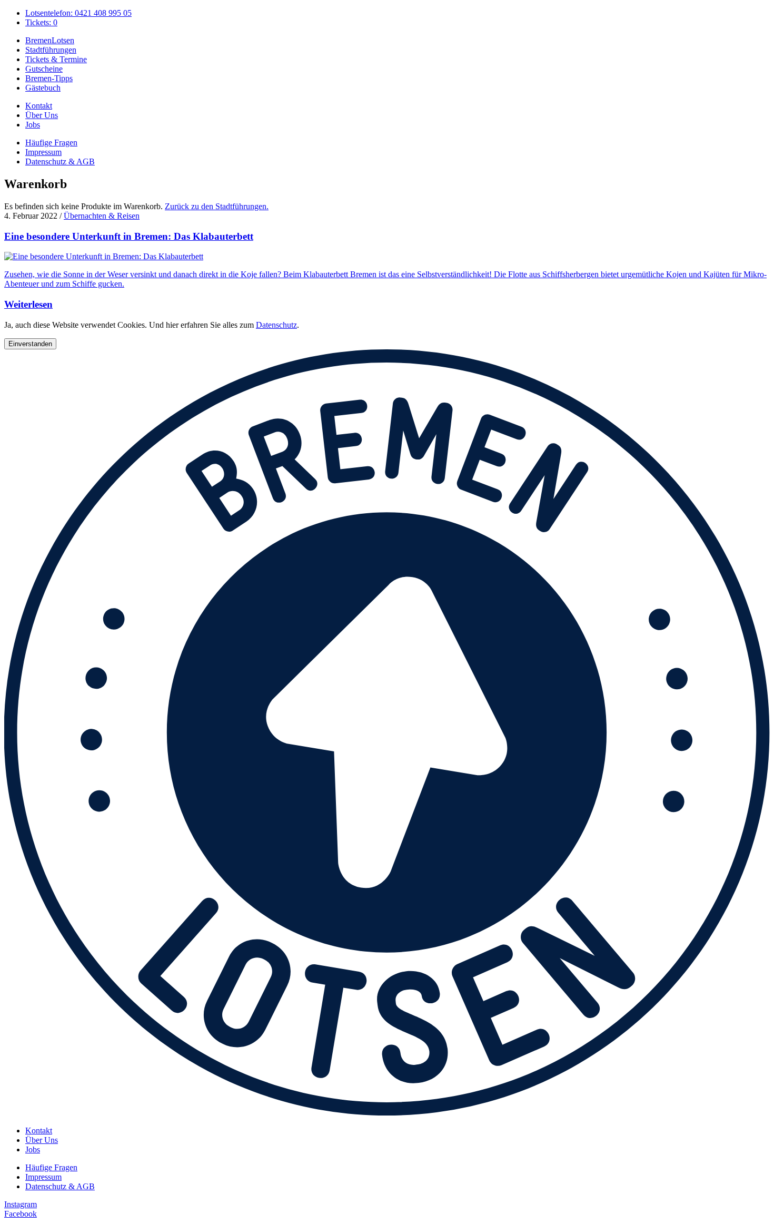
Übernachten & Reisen (102, 215)
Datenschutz (276, 324)
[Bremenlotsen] (387, 1112)
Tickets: (41, 22)
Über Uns (41, 115)
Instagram (20, 1204)
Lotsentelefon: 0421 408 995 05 (78, 12)
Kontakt (38, 105)
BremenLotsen (49, 40)
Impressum (43, 152)
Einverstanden (30, 344)
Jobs (32, 124)
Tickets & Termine (56, 59)
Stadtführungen (50, 49)
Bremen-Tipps (49, 78)
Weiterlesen (28, 304)
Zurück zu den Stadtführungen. (217, 206)
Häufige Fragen (51, 142)
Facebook (20, 1213)
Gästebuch (43, 87)
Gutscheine (44, 68)
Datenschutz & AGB (60, 161)
